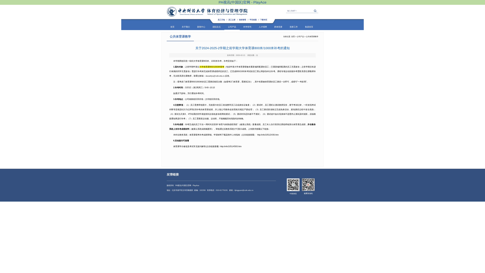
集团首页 (309, 27)
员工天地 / (222, 20)
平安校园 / (254, 20)
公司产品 (232, 27)
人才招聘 (263, 27)
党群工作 (294, 27)
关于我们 (186, 27)
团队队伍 (217, 27)
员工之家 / (233, 20)
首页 (172, 27)
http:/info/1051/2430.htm (268, 135)
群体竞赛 (278, 27)
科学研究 (247, 27)
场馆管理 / (243, 20)
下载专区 (263, 20)
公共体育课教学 (312, 37)
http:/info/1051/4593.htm (230, 146)
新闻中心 (201, 27)
